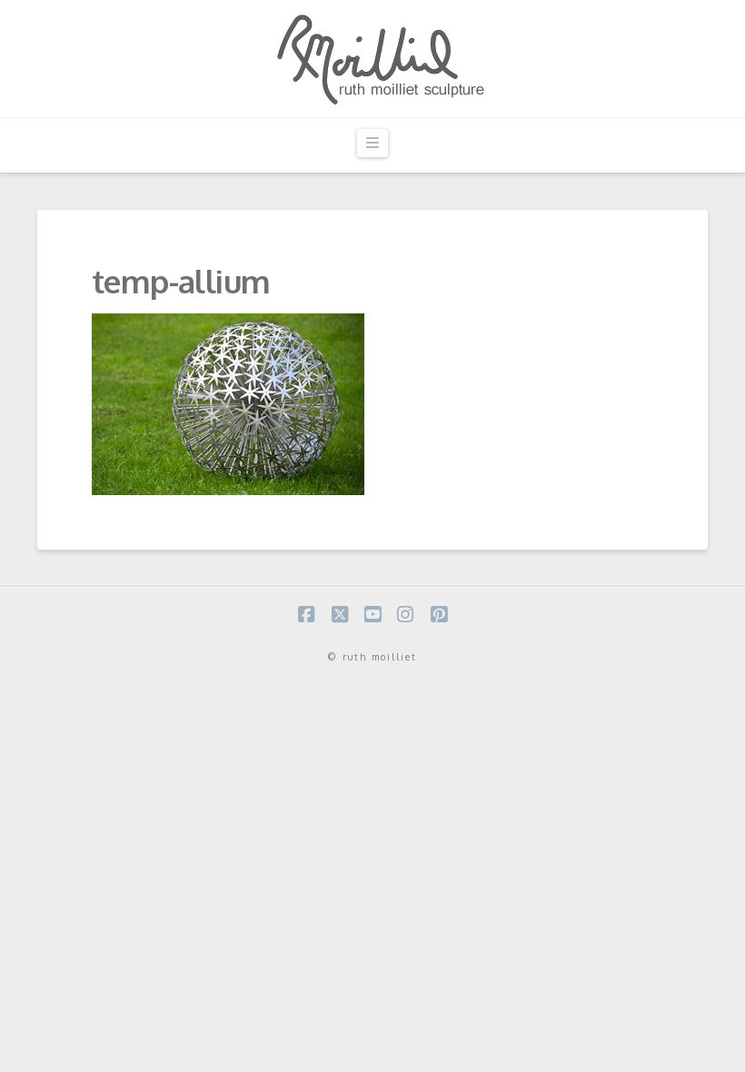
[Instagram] (405, 614)
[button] (372, 143)
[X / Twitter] (340, 614)
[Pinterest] (439, 614)
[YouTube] (372, 614)
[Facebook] (306, 614)
